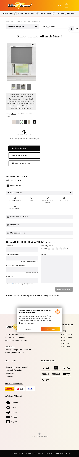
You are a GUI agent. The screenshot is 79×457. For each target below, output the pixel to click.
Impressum (67, 334)
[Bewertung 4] (60, 248)
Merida (13, 114)
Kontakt (66, 343)
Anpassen (28, 329)
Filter (76, 28)
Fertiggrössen (49, 26)
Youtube (13, 417)
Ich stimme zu (51, 329)
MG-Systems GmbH (63, 453)
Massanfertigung (16, 26)
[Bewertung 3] (56, 248)
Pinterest (14, 412)
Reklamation (11, 373)
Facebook (14, 403)
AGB (64, 331)
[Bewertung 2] (52, 248)
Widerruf (9, 376)
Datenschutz (68, 337)
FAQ (64, 340)
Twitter (13, 407)
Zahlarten (66, 346)
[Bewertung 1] (49, 248)
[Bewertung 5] (64, 248)
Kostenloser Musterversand (17, 367)
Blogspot (13, 422)
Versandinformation (14, 370)
